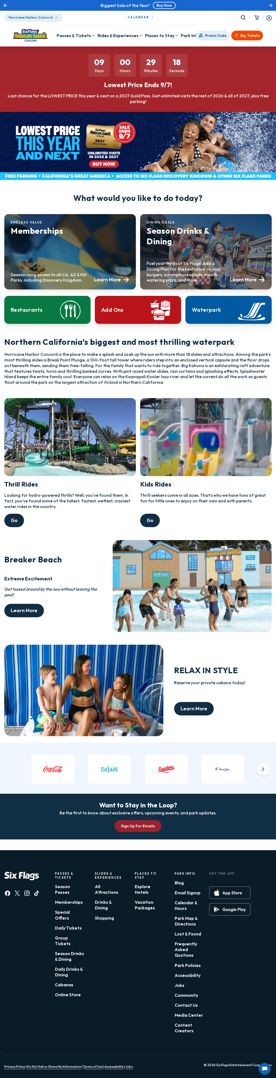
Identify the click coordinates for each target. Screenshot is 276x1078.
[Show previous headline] (5, 5)
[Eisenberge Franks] (166, 769)
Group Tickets (63, 940)
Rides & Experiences (118, 35)
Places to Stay (159, 35)
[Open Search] (244, 17)
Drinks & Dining (103, 904)
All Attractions (106, 889)
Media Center (189, 1015)
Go (14, 520)
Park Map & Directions (186, 921)
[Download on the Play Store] (229, 909)
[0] (256, 17)
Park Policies (188, 965)
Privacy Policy (14, 1067)
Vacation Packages (145, 904)
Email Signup (188, 892)
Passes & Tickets (74, 35)
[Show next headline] (270, 5)
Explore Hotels (142, 889)
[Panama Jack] (222, 769)
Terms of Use (93, 1067)
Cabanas (64, 984)
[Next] (263, 769)
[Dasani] (109, 769)
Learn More (24, 610)
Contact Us (186, 1005)
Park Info (190, 35)
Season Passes (62, 889)
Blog (179, 882)
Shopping (104, 918)
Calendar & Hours (186, 905)
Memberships (69, 902)
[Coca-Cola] (53, 769)
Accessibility (188, 975)
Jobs (179, 985)
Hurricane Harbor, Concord (30, 17)
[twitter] (17, 893)
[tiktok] (36, 893)
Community (186, 995)
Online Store (68, 994)
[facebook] (7, 893)
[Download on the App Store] (229, 892)
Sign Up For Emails (138, 826)
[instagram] (27, 893)
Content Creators (184, 1027)
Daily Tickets (68, 928)
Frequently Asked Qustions (186, 949)
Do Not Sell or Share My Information (54, 1067)
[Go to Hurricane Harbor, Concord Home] (30, 35)
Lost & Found (188, 934)
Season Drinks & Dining (69, 956)
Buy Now (164, 5)
